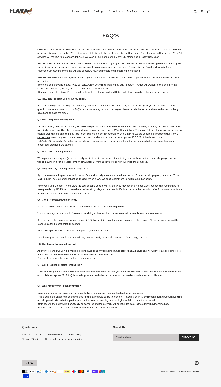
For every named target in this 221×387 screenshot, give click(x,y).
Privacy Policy (54, 334)
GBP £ (29, 362)
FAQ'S (38, 334)
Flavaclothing (174, 371)
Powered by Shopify (190, 371)
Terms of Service (31, 339)
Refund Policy (74, 334)
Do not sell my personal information (63, 339)
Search (26, 334)
